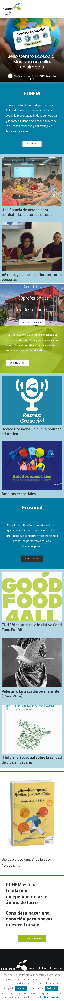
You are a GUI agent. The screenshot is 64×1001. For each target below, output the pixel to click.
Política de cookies (50, 997)
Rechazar (51, 988)
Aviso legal (34, 968)
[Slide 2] (33, 79)
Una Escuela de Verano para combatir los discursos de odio (27, 212)
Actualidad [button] (32, 144)
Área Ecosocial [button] (32, 558)
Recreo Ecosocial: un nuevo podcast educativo (31, 431)
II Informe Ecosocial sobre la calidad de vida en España (32, 759)
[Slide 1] (30, 79)
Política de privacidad (52, 968)
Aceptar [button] (21, 988)
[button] (56, 9)
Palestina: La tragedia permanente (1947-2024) (30, 693)
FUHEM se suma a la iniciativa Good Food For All (32, 627)
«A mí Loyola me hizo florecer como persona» (32, 276)
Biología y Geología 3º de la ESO (26, 859)
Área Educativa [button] (17, 363)
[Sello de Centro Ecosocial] (32, 51)
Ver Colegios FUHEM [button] (32, 322)
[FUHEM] (10, 9)
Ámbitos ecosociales (19, 494)
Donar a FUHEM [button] (32, 938)
